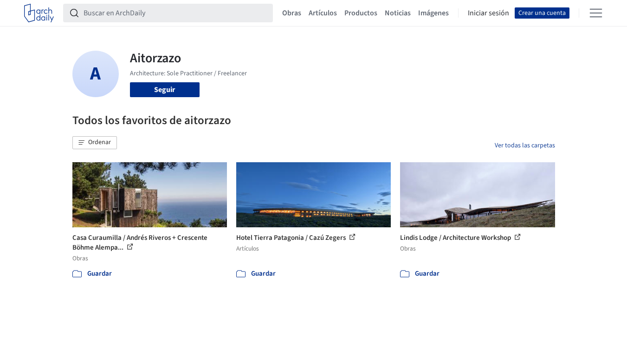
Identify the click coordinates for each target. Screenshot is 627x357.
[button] (94, 142)
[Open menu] (595, 13)
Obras (291, 13)
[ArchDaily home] (39, 13)
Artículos (323, 13)
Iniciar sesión (488, 13)
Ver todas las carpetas (525, 145)
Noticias (398, 13)
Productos (360, 13)
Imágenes (433, 13)
